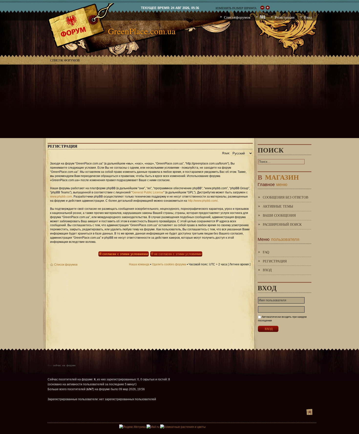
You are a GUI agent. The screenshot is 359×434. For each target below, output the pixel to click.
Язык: (226, 153)
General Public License (147, 192)
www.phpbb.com (61, 196)
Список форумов (65, 60)
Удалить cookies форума (169, 264)
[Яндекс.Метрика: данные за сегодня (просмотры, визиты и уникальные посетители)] (132, 426)
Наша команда (139, 264)
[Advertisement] (179, 101)
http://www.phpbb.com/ (203, 200)
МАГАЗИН (278, 176)
